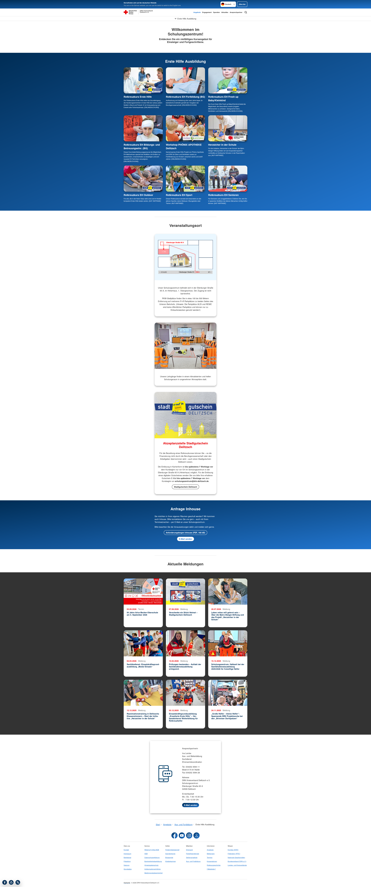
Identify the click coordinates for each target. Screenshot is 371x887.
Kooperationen (212, 861)
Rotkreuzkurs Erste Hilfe (138, 96)
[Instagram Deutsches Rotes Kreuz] (189, 835)
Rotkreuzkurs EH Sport (179, 195)
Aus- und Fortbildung (193, 861)
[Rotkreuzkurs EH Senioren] (227, 179)
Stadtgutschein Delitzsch (185, 486)
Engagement (207, 12)
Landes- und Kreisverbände (237, 865)
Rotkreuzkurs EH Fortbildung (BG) (185, 96)
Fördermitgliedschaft (172, 850)
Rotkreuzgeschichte (213, 865)
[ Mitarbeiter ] (211, 869)
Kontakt (126, 850)
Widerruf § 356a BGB (151, 850)
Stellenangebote (191, 857)
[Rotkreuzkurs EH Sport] (185, 179)
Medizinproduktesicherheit (153, 873)
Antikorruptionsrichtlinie (152, 869)
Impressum (127, 854)
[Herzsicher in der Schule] (227, 128)
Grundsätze (128, 869)
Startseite (127, 883)
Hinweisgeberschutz (151, 865)
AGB (146, 854)
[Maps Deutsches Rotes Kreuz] (196, 835)
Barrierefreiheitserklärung (153, 861)
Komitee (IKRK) (233, 850)
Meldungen (211, 854)
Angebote (197, 12)
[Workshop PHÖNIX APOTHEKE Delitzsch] (185, 128)
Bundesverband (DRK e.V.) (237, 861)
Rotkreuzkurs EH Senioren (223, 195)
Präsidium (127, 861)
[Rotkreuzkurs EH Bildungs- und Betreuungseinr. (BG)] (143, 128)
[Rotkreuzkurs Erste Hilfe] (143, 80)
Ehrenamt (189, 850)
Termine (209, 857)
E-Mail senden (185, 538)
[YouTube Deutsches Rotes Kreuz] (182, 835)
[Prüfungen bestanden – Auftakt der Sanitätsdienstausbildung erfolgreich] (185, 643)
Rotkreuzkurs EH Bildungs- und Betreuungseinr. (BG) (142, 146)
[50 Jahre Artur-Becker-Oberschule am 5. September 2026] (143, 591)
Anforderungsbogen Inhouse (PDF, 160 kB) (185, 532)
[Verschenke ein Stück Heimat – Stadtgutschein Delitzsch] (185, 591)
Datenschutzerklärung (152, 857)
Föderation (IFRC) (234, 854)
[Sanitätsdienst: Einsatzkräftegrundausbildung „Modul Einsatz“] (143, 643)
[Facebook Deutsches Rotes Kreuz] (174, 835)
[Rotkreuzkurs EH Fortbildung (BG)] (185, 80)
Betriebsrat (127, 857)
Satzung (126, 865)
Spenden (216, 12)
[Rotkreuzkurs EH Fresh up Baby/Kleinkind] (227, 80)
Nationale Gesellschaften (236, 857)
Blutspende (169, 857)
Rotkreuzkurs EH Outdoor (138, 195)
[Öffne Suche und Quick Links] (245, 12)
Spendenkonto (170, 854)
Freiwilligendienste (192, 854)
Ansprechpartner (236, 12)
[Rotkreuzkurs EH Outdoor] (143, 179)
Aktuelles (224, 12)
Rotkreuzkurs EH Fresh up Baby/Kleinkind (223, 98)
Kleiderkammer (170, 861)
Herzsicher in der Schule (222, 144)
